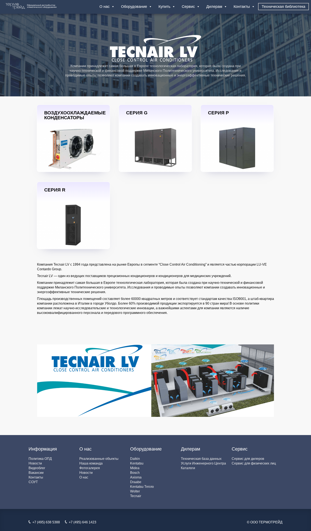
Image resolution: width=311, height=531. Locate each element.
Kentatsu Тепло (142, 486)
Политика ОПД (40, 458)
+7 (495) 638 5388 (45, 522)
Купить (164, 6)
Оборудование (134, 6)
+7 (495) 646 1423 (81, 522)
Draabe (135, 482)
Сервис (188, 6)
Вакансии (36, 472)
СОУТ (33, 482)
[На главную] (39, 6)
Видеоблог (37, 468)
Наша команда (91, 463)
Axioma (136, 477)
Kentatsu (136, 463)
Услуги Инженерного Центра (203, 463)
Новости (35, 463)
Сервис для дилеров (248, 458)
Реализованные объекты (98, 458)
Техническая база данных (201, 458)
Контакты (242, 6)
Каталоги (188, 468)
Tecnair (135, 496)
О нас (104, 6)
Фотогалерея (89, 468)
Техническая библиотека (283, 6)
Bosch (135, 472)
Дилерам (214, 6)
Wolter (135, 491)
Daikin (135, 458)
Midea (134, 468)
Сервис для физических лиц (254, 463)
